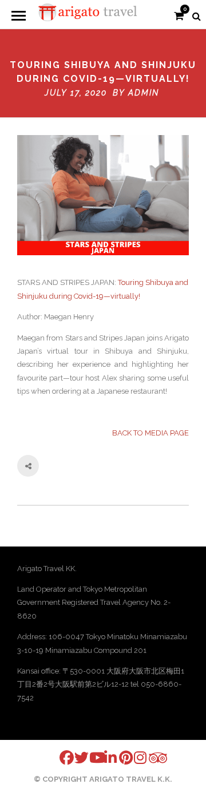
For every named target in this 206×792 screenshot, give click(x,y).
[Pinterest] (119, 757)
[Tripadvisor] (148, 758)
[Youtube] (89, 757)
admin (143, 92)
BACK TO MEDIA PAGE (150, 433)
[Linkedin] (104, 757)
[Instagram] (134, 757)
